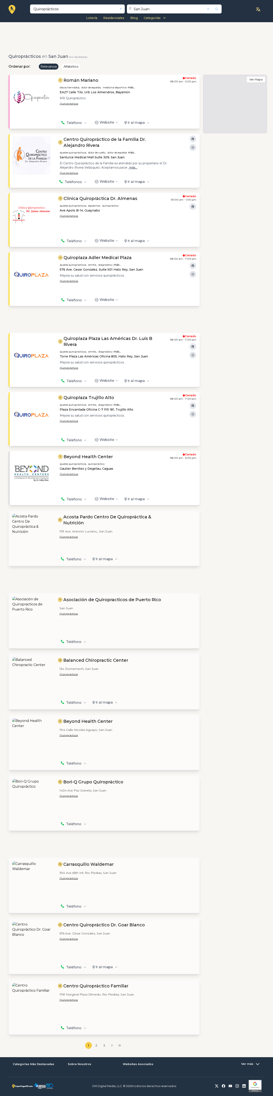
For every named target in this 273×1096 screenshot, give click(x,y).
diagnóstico (105, 264)
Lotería (91, 18)
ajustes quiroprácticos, (73, 152)
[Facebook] (192, 139)
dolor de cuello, (97, 152)
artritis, (92, 264)
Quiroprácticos (69, 103)
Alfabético (71, 66)
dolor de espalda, (91, 87)
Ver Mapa (256, 79)
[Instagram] (192, 147)
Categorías (152, 18)
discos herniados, (70, 87)
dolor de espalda (117, 152)
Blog (134, 18)
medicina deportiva (114, 87)
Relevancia (49, 66)
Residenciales (113, 18)
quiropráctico (110, 205)
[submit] (214, 9)
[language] (258, 9)
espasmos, (94, 205)
